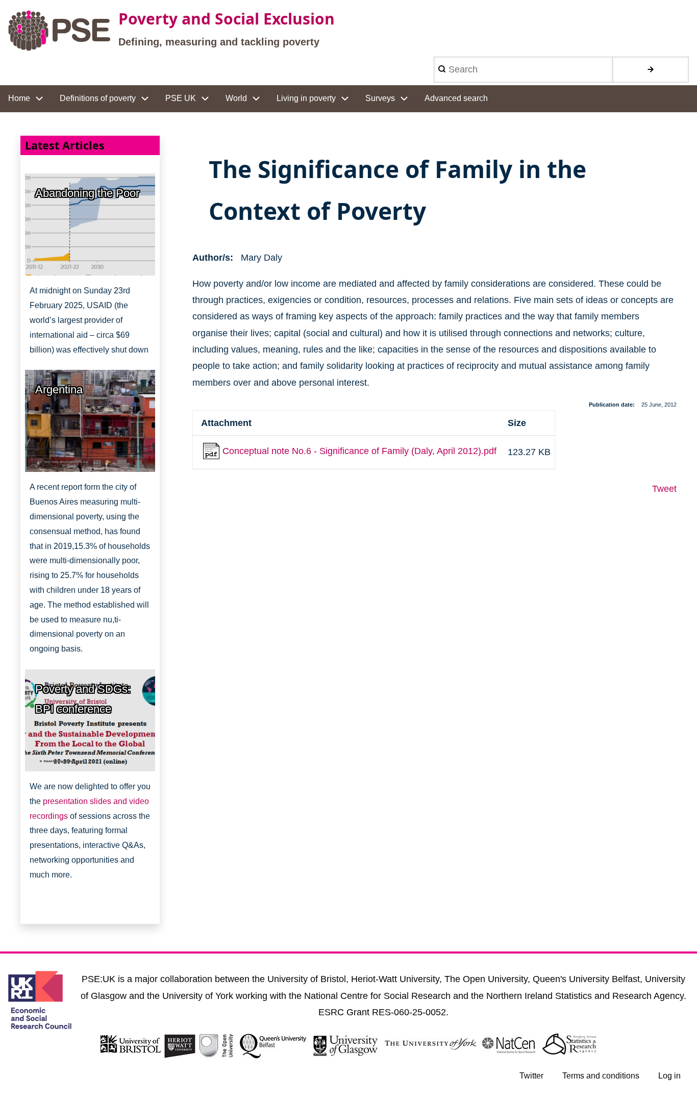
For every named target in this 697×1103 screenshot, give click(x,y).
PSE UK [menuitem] (180, 98)
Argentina (59, 389)
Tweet (664, 489)
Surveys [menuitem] (380, 98)
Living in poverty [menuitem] (306, 98)
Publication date (611, 405)
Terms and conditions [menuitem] (600, 1075)
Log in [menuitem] (669, 1075)
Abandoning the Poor (87, 193)
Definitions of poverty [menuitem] (98, 98)
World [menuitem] (236, 98)
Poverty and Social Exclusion (226, 18)
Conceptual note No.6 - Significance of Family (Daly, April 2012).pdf (359, 451)
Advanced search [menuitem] (456, 98)
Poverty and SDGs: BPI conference (83, 699)
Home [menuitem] (19, 98)
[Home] (59, 30)
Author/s (211, 258)
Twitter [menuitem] (531, 1075)
